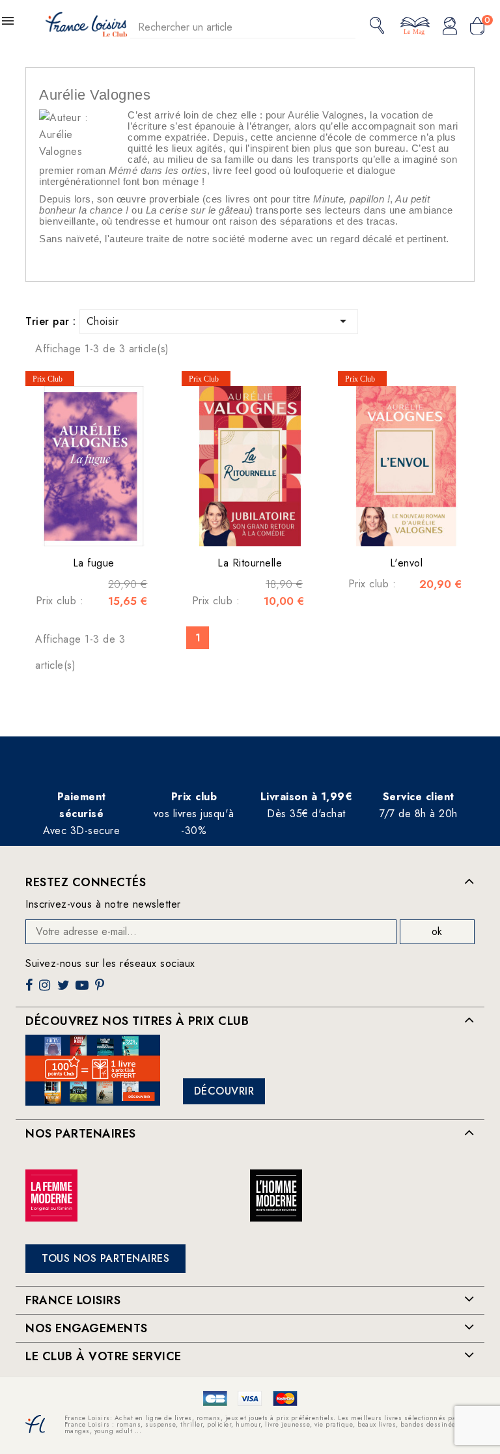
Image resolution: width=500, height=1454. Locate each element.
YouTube (83, 990)
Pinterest (101, 990)
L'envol (406, 562)
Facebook (30, 990)
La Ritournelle (249, 562)
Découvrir (224, 1091)
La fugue (94, 562)
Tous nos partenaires (105, 1258)
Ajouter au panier (107, 527)
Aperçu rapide (81, 527)
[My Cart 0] (477, 26)
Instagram (46, 990)
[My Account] (450, 26)
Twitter (64, 990)
